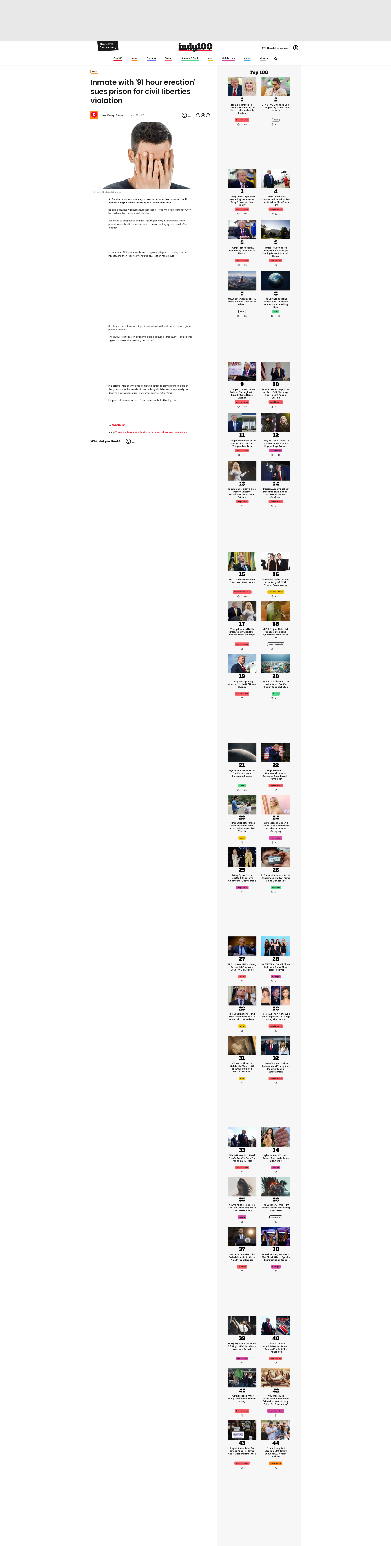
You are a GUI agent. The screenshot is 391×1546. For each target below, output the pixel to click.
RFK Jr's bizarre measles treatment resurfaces (242, 581)
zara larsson (275, 838)
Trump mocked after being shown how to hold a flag (242, 1398)
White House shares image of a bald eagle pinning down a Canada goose (275, 251)
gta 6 (276, 120)
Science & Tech (190, 58)
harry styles (242, 1358)
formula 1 (276, 887)
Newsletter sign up (277, 48)
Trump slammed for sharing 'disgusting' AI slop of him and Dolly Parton (242, 108)
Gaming (151, 58)
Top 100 (117, 58)
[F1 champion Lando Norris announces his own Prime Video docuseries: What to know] (275, 856)
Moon (242, 785)
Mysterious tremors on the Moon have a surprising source (242, 773)
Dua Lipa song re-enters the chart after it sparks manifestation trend (276, 1257)
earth (276, 311)
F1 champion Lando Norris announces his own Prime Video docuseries (275, 878)
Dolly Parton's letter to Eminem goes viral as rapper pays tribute (276, 443)
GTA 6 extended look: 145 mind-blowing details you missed (242, 302)
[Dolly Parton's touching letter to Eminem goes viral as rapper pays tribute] (275, 422)
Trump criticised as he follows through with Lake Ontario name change (242, 393)
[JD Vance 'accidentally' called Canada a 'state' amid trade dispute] (242, 1236)
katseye (275, 976)
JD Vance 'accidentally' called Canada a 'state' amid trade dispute (242, 1257)
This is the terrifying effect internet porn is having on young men (151, 432)
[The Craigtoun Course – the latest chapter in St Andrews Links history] (275, 1521)
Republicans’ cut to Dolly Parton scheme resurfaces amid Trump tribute (242, 493)
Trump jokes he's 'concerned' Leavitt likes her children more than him (276, 200)
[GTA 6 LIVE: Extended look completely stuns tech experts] (275, 86)
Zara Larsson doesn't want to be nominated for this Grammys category (276, 827)
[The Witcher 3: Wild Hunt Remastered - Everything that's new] (275, 1186)
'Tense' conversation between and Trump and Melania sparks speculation (275, 1067)
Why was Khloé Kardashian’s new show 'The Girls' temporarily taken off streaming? (276, 1400)
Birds (242, 1078)
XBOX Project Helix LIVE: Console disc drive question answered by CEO (276, 633)
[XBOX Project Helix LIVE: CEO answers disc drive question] (275, 610)
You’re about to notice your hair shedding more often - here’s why (242, 1207)
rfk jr (242, 976)
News (134, 58)
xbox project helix (276, 644)
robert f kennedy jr (242, 592)
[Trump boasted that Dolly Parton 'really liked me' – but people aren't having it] (242, 610)
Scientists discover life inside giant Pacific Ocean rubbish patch (276, 684)
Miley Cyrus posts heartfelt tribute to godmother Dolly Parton (242, 878)
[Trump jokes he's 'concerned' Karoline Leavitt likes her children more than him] (275, 178)
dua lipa (275, 1267)
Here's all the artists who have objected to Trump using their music (276, 1017)
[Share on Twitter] (203, 115)
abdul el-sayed (242, 1463)
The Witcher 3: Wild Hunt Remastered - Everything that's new (276, 1207)
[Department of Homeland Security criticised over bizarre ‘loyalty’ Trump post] (275, 752)
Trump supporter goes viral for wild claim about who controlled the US (242, 827)
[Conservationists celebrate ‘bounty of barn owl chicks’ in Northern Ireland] (242, 1045)
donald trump (276, 209)
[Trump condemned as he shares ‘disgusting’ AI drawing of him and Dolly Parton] (242, 86)
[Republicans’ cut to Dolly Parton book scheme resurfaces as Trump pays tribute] (242, 470)
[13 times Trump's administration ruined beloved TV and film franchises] (275, 1325)
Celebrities (228, 58)
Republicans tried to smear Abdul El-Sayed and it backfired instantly (242, 1451)
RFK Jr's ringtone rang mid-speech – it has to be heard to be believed (242, 1017)
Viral (210, 58)
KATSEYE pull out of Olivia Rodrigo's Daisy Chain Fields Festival (276, 967)
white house (276, 260)
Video (247, 58)
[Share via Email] (208, 115)
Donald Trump (242, 120)
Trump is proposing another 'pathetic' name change (242, 684)
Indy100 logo (195, 47)
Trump (168, 58)
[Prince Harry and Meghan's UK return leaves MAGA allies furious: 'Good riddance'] (275, 1429)
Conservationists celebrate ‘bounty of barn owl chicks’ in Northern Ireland (242, 1067)
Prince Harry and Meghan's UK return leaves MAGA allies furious (276, 1452)
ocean (276, 694)
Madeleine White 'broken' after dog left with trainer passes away (276, 582)
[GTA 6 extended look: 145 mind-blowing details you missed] (242, 280)
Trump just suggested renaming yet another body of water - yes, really (242, 200)
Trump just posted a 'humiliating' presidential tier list (242, 250)
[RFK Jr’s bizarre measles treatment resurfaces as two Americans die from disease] (242, 561)
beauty (276, 1167)
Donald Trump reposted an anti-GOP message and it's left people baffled (276, 393)
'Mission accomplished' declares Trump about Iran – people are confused (276, 493)
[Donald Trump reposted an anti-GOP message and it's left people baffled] (275, 371)
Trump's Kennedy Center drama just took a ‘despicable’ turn (242, 443)
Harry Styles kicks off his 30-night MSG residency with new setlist (242, 1346)
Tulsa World (118, 424)
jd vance (242, 1267)
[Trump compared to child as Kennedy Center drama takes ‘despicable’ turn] (242, 422)
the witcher (276, 1217)
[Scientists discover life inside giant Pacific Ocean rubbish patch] (275, 663)
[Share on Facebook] (198, 115)
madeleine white (276, 592)
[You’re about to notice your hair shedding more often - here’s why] (242, 1186)
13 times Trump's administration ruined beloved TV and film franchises (275, 1347)
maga (242, 838)
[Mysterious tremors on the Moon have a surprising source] (242, 752)
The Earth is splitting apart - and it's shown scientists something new (275, 303)
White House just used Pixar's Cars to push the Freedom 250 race (242, 1158)
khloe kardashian (276, 1411)
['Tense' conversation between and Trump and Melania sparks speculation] (275, 1045)
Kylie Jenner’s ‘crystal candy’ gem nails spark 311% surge (275, 1158)
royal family (276, 1463)
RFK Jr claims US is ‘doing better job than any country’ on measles (242, 967)
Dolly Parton (242, 501)
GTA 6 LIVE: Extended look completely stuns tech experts (275, 107)
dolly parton (276, 450)
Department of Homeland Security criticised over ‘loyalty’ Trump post (275, 774)
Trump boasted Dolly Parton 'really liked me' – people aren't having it (242, 632)
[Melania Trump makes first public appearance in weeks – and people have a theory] (242, 1521)
